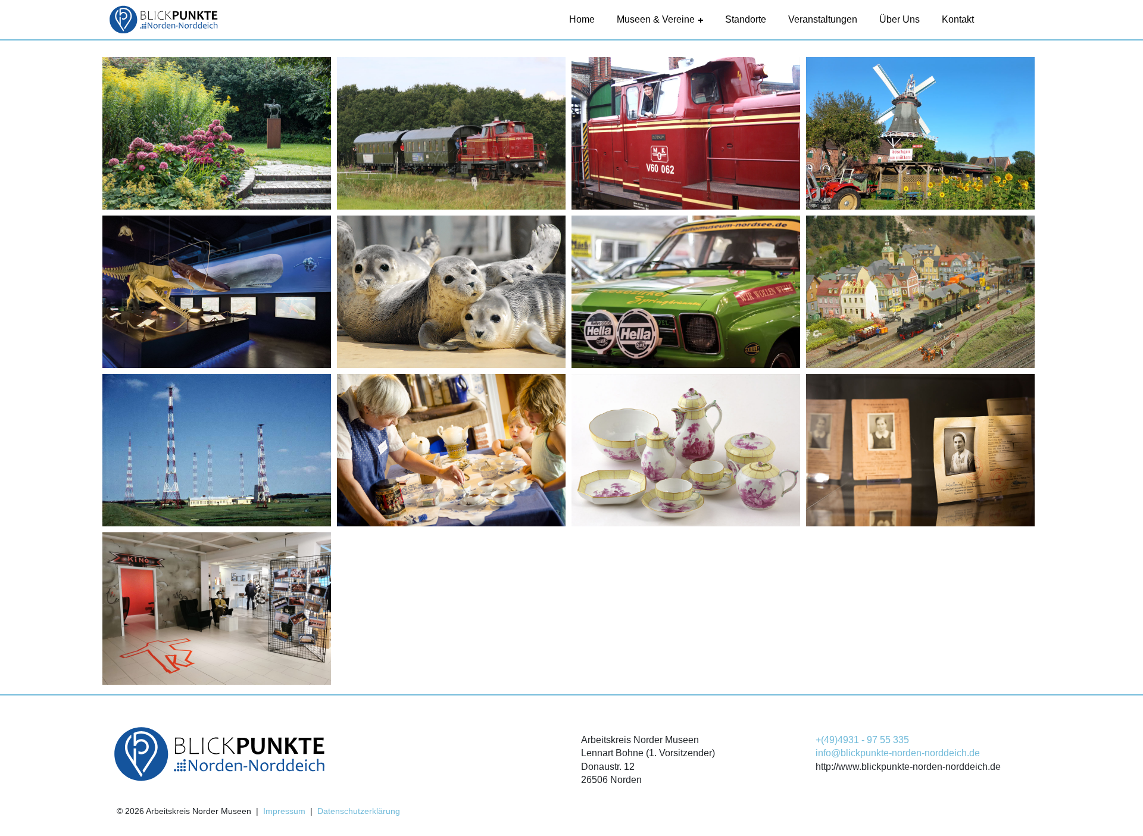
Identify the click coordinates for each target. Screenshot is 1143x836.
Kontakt (958, 19)
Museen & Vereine (656, 19)
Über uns (899, 19)
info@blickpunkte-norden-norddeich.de (898, 753)
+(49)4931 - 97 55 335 (862, 740)
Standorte (745, 19)
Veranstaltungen (822, 19)
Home (582, 19)
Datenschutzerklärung (358, 811)
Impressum (284, 811)
